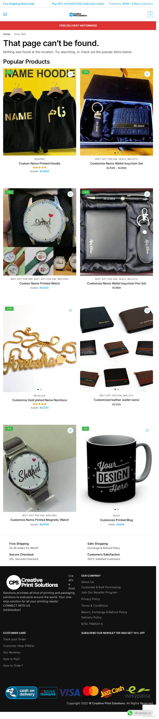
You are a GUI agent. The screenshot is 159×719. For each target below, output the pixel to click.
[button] (150, 14)
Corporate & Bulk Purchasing (101, 587)
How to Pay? (11, 659)
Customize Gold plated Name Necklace (39, 400)
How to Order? (13, 665)
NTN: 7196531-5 (92, 624)
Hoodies (40, 159)
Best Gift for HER (22, 279)
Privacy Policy (90, 599)
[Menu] (9, 14)
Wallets (132, 159)
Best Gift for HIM (106, 159)
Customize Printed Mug (116, 520)
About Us (87, 582)
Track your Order (14, 639)
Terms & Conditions (94, 605)
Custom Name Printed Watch (39, 283)
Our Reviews (11, 652)
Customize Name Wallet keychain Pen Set (116, 283)
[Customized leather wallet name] (116, 348)
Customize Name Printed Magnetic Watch (39, 520)
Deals (122, 159)
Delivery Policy (91, 617)
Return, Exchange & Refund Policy (104, 612)
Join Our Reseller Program (99, 592)
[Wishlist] (70, 74)
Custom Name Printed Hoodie (39, 163)
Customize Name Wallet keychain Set (116, 163)
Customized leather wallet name (116, 400)
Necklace (40, 396)
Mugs (116, 515)
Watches (63, 279)
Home (6, 34)
